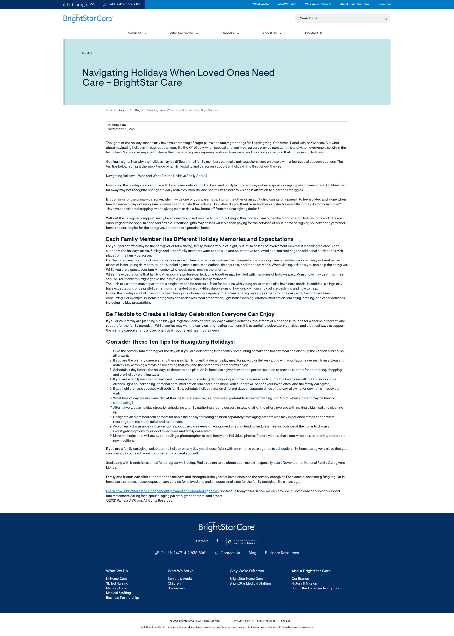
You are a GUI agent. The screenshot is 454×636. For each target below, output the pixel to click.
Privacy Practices (265, 621)
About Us (123, 110)
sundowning (122, 403)
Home (109, 110)
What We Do (261, 6)
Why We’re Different (318, 6)
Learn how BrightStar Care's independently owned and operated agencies (162, 491)
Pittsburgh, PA (81, 4)
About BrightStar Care (354, 6)
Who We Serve (287, 6)
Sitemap (285, 621)
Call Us (123, 4)
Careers (202, 541)
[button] (136, 33)
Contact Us (230, 553)
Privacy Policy (242, 621)
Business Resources (282, 553)
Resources (384, 6)
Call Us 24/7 (183, 553)
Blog (87, 53)
